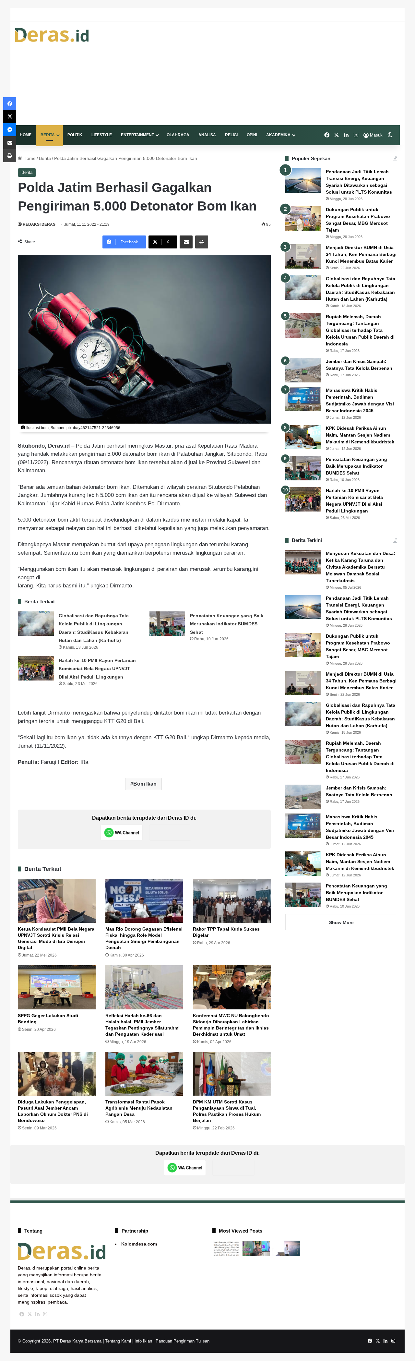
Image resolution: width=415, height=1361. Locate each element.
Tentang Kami (118, 1341)
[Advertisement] (273, 73)
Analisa (207, 135)
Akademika (278, 135)
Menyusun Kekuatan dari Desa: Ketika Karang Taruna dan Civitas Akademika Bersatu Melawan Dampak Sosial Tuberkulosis (360, 567)
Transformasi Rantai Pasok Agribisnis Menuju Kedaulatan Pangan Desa (138, 1108)
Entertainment (137, 135)
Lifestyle (101, 135)
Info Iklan (143, 1341)
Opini (252, 135)
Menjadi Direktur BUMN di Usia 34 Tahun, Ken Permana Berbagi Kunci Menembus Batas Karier (361, 254)
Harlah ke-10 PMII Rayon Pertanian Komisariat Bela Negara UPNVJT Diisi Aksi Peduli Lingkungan (97, 669)
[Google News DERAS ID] (170, 833)
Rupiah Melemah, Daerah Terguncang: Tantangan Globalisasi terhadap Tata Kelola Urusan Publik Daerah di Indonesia (360, 330)
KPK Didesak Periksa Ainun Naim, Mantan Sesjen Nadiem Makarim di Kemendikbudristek (360, 435)
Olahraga (178, 135)
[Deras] (52, 35)
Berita (48, 135)
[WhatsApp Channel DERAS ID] (122, 833)
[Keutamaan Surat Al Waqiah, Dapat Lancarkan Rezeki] (226, 1248)
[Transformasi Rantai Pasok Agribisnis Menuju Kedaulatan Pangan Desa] (144, 1074)
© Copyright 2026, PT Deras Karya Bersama (59, 1341)
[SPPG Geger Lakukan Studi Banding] (57, 987)
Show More (341, 922)
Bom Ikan (145, 784)
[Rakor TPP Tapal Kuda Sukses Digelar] (232, 901)
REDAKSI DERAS (39, 224)
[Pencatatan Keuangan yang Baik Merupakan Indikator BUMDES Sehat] (167, 623)
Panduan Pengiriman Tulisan (182, 1341)
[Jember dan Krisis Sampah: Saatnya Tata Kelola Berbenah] (303, 370)
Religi (231, 135)
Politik (74, 135)
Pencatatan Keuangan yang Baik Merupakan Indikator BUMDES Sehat (226, 624)
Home (25, 135)
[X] (29, 1314)
